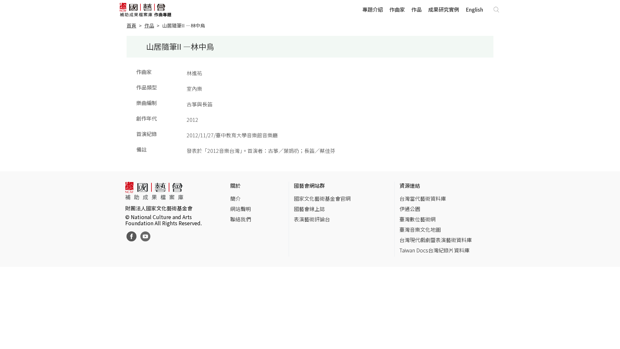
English (474, 9)
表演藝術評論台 (312, 219)
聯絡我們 (240, 219)
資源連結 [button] (409, 185)
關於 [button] (235, 185)
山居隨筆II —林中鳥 (183, 25)
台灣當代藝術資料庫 (422, 198)
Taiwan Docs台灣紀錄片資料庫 (434, 250)
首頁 (131, 25)
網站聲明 (240, 209)
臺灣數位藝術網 (417, 219)
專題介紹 (372, 9)
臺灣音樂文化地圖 (420, 229)
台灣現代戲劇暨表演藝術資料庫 (435, 240)
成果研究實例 (443, 9)
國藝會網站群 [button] (309, 185)
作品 (416, 9)
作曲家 (397, 9)
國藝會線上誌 (309, 209)
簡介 (235, 198)
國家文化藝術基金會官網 (322, 198)
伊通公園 (409, 209)
